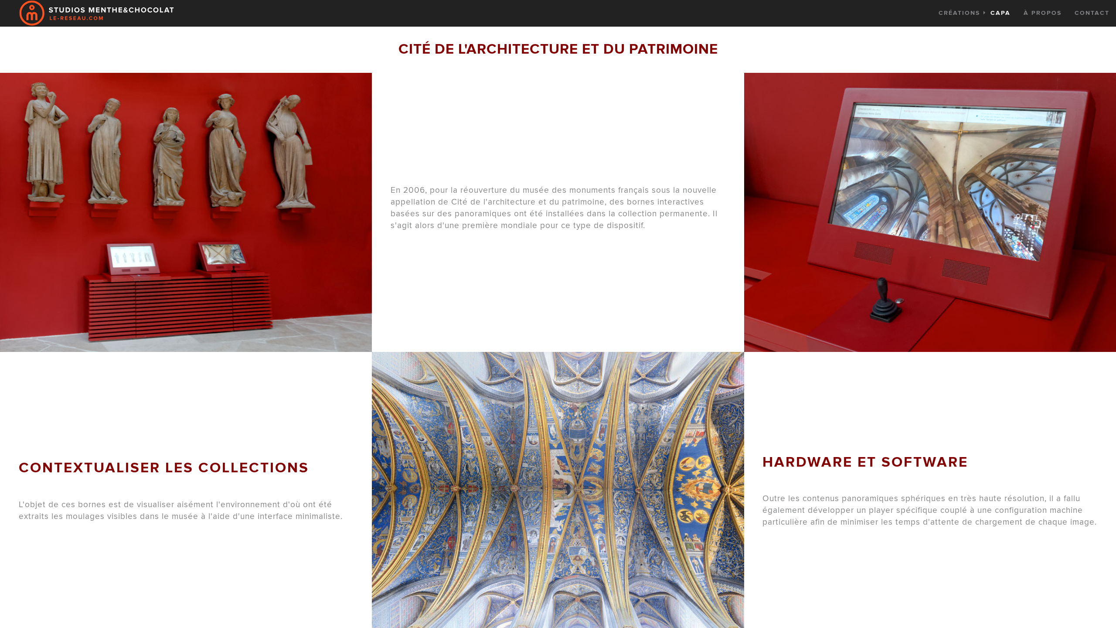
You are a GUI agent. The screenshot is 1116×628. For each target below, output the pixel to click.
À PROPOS (1043, 13)
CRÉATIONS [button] (975, 13)
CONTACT (1092, 13)
